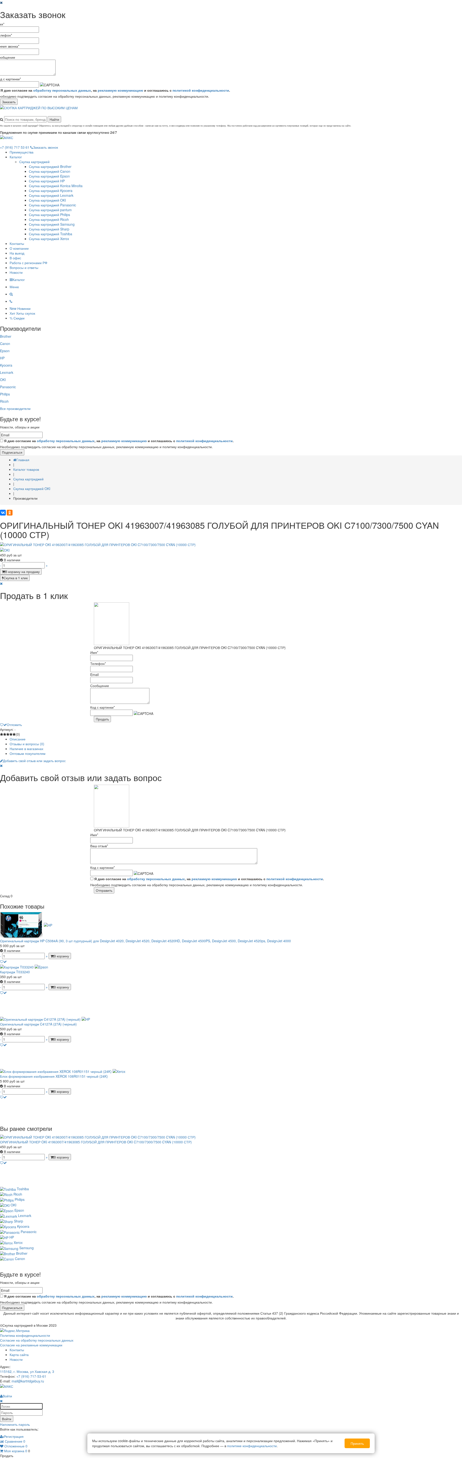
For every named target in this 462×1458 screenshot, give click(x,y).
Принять (357, 1443)
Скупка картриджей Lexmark (51, 195)
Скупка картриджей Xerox (49, 238)
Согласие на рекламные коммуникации (31, 1345)
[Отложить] (3, 961)
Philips (5, 394)
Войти (6, 1418)
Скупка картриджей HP (47, 180)
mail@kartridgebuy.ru (28, 1381)
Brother (5, 336)
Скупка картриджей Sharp (49, 229)
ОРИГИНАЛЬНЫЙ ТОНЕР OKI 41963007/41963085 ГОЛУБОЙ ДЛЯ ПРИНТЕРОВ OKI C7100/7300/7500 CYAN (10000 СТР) (96, 1142)
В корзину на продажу (22, 571)
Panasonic (8, 386)
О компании (19, 248)
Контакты (17, 243)
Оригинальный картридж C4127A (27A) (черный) (38, 1024)
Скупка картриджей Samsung (52, 224)
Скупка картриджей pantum (50, 209)
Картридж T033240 (15, 971)
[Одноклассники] (10, 513)
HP (2, 358)
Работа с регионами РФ (28, 262)
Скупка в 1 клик (16, 577)
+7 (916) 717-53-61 (31, 1376)
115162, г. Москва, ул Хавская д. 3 (27, 1371)
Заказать (9, 101)
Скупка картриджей (34, 161)
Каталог (16, 156)
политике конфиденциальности (252, 1445)
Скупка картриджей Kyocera (50, 190)
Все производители (15, 408)
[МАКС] (6, 137)
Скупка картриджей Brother (50, 166)
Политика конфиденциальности (25, 1335)
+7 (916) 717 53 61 (14, 147)
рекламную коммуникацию (120, 90)
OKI (3, 379)
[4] (11, 734)
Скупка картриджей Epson (49, 176)
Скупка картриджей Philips (49, 214)
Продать (102, 719)
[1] (1, 734)
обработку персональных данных (62, 90)
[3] (7, 734)
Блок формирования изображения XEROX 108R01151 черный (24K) (54, 1076)
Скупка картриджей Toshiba (50, 233)
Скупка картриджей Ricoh (49, 219)
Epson (5, 350)
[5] (14, 734)
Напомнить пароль (15, 1424)
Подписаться (12, 452)
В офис (15, 257)
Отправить (104, 890)
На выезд (17, 253)
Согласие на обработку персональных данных (36, 1340)
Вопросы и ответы (24, 267)
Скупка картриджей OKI (47, 200)
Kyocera (6, 365)
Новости (16, 272)
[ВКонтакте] (3, 513)
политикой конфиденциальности (201, 90)
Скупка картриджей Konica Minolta (56, 185)
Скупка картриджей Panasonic (52, 205)
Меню (14, 286)
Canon (5, 343)
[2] (4, 734)
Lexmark (6, 372)
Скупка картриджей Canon (49, 171)
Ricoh (4, 401)
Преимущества (21, 152)
